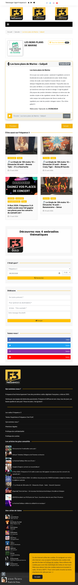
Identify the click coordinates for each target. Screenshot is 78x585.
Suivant (66, 126)
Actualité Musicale (14, 201)
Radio (19, 158)
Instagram (53, 3)
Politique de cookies (12, 436)
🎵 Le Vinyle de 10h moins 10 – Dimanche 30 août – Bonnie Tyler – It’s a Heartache (21, 164)
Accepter (37, 577)
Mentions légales (11, 426)
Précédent (12, 126)
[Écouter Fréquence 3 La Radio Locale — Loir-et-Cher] (62, 13)
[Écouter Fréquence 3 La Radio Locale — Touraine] (39, 13)
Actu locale (12, 158)
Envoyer (40, 320)
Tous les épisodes (59, 42)
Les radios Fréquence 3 (13, 412)
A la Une (46, 158)
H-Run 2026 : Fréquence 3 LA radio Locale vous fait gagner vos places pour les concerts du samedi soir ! (20, 209)
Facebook (46, 3)
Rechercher (40, 278)
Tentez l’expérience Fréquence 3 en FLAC (19, 417)
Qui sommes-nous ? (12, 422)
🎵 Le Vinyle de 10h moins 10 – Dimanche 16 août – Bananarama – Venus (56, 204)
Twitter (50, 3)
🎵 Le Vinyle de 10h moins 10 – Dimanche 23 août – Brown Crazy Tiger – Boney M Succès (56, 164)
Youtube (56, 3)
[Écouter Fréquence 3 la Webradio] (16, 13)
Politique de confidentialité (14, 431)
